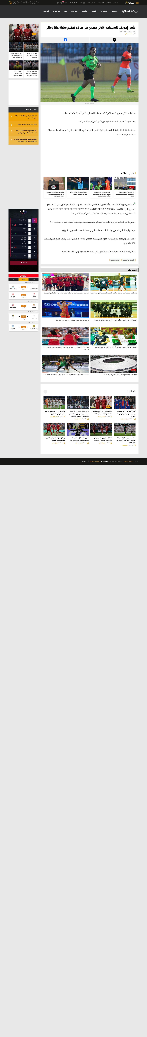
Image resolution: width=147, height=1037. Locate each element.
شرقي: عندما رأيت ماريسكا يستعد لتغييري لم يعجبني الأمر (79, 439)
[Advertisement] (119, 155)
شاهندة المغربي (114, 260)
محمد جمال (128, 33)
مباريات (100, 2)
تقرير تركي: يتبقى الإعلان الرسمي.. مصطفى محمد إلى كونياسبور (17, 74)
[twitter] (18, 2)
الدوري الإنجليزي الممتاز (33, 282)
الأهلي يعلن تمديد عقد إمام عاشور (23, 124)
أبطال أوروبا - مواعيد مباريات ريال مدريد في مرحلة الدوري (54, 413)
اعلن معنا (84, 461)
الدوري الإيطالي (34, 311)
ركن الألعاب (72, 2)
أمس (33, 279)
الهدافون (74, 11)
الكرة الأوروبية (78, 418)
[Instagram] (26, 2)
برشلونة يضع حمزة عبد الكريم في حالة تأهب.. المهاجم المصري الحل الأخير (23, 132)
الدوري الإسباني (124, 445)
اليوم (23, 279)
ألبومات (46, 11)
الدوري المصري (61, 2)
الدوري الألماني (34, 322)
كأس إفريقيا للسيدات (128, 260)
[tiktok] (33, 2)
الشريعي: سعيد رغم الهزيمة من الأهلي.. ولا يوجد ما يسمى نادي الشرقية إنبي (23, 140)
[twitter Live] (22, 2)
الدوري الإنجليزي (101, 416)
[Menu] (136, 2)
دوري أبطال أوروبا (125, 418)
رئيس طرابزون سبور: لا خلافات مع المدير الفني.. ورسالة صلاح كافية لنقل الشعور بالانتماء (79, 414)
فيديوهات (90, 2)
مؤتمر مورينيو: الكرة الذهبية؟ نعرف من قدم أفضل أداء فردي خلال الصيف (126, 440)
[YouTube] (30, 2)
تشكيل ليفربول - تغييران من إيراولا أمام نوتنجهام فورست (103, 439)
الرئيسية (115, 11)
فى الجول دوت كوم (129, 461)
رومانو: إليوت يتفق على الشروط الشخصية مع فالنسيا (55, 439)
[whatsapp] (37, 2)
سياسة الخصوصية (95, 461)
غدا (13, 279)
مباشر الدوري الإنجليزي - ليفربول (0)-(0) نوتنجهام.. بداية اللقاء (102, 413)
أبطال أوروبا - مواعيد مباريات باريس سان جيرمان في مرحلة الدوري (126, 414)
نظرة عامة (104, 11)
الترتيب (94, 11)
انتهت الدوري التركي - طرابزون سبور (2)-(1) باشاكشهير (23, 117)
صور (81, 2)
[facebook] (14, 2)
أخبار (107, 2)
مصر (115, 2)
